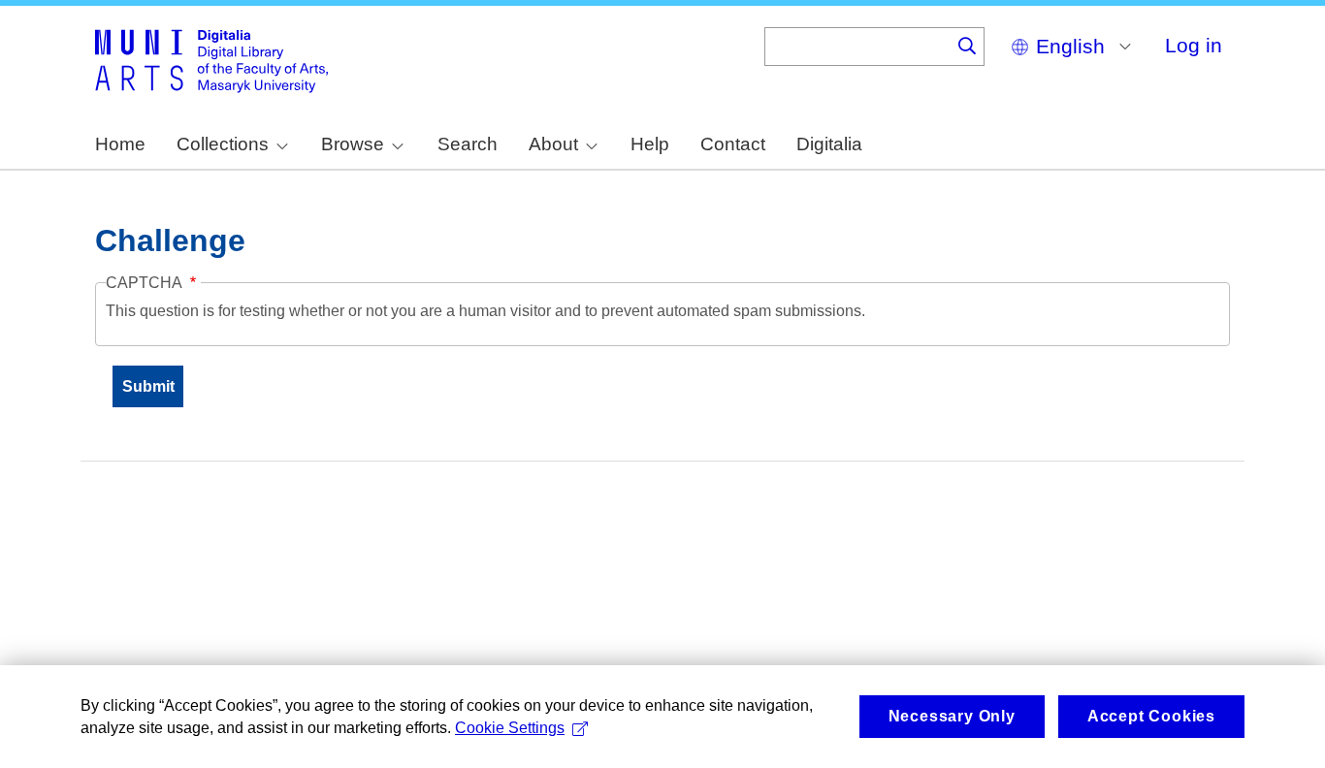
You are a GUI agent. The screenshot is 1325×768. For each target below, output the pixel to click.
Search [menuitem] (467, 144)
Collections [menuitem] (223, 144)
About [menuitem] (553, 144)
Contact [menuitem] (732, 144)
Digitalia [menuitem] (829, 144)
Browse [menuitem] (352, 144)
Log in (1193, 45)
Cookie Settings (510, 728)
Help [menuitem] (649, 144)
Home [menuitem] (120, 144)
